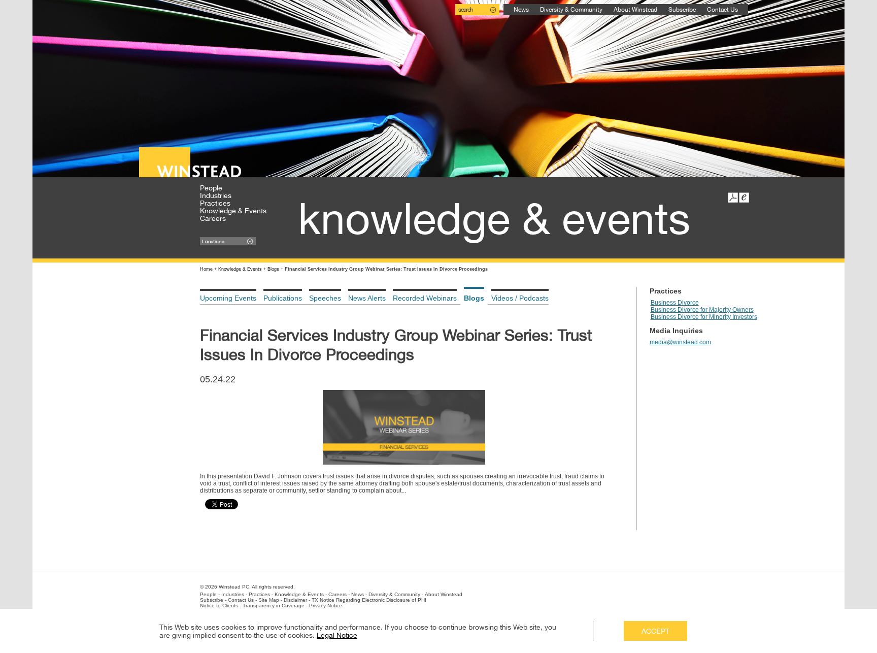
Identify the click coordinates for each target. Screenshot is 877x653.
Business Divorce (675, 302)
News (521, 9)
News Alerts (367, 298)
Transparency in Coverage (274, 605)
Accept (655, 631)
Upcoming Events (228, 298)
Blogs (273, 269)
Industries (215, 195)
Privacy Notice (325, 605)
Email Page (744, 197)
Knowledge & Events (233, 210)
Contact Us (722, 9)
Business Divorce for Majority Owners (702, 309)
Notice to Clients (219, 605)
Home (206, 269)
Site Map (268, 600)
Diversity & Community (571, 9)
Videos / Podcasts (520, 298)
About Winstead (635, 9)
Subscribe (682, 9)
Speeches (325, 298)
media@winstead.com (680, 342)
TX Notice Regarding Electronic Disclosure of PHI (369, 600)
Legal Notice (337, 635)
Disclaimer (295, 600)
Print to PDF (733, 197)
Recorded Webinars (425, 298)
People (211, 187)
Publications (282, 298)
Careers (213, 218)
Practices (215, 203)
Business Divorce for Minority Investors (704, 316)
